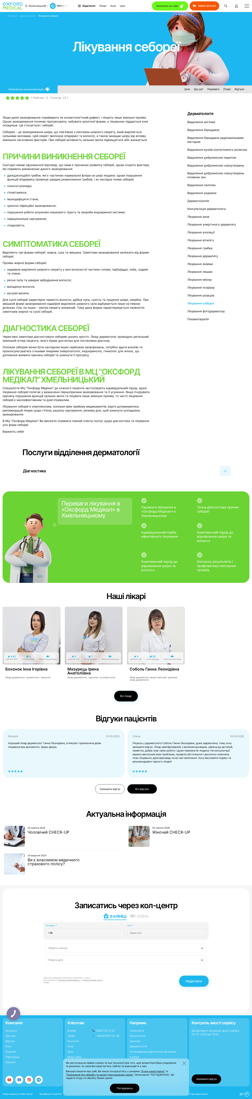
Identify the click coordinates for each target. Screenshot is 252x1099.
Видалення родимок (202, 193)
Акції (113, 6)
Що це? (198, 89)
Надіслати (194, 981)
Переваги (213, 89)
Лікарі (102, 6)
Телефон (51, 925)
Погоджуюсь (125, 1088)
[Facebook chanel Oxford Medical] (19, 1080)
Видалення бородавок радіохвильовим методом (215, 140)
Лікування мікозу (199, 279)
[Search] (226, 6)
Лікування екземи (200, 264)
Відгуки (239, 89)
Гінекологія (137, 1030)
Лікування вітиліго (200, 240)
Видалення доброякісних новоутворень (215, 165)
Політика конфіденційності (69, 980)
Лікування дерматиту (202, 256)
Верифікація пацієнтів (51, 1094)
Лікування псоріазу (201, 287)
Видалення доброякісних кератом (211, 157)
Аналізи (134, 1057)
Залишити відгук (110, 789)
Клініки (72, 1030)
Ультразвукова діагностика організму (153, 1051)
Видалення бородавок (203, 130)
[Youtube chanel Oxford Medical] (9, 1080)
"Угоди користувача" (152, 1071)
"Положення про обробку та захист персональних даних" (99, 1074)
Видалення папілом (201, 185)
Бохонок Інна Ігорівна (26, 669)
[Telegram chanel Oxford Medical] (39, 1080)
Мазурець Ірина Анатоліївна (83, 671)
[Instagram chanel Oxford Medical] (29, 1080)
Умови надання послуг (93, 980)
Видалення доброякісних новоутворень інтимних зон (215, 175)
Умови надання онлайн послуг (18, 1094)
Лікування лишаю (200, 271)
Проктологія (137, 1035)
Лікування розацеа (200, 295)
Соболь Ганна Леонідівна (154, 669)
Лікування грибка (199, 248)
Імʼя (130, 925)
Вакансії (10, 1062)
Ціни (122, 6)
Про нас (10, 1035)
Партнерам (12, 1057)
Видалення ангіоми (201, 122)
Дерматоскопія (198, 201)
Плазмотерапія (198, 319)
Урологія (135, 1041)
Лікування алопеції (201, 232)
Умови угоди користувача (195, 1094)
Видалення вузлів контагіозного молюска (217, 149)
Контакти (11, 1030)
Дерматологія (27, 15)
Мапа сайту (75, 1057)
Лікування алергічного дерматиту (211, 224)
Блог (8, 1046)
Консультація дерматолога (206, 209)
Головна (12, 15)
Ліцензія (10, 1051)
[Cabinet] (236, 6)
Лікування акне (198, 216)
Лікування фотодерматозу (206, 311)
